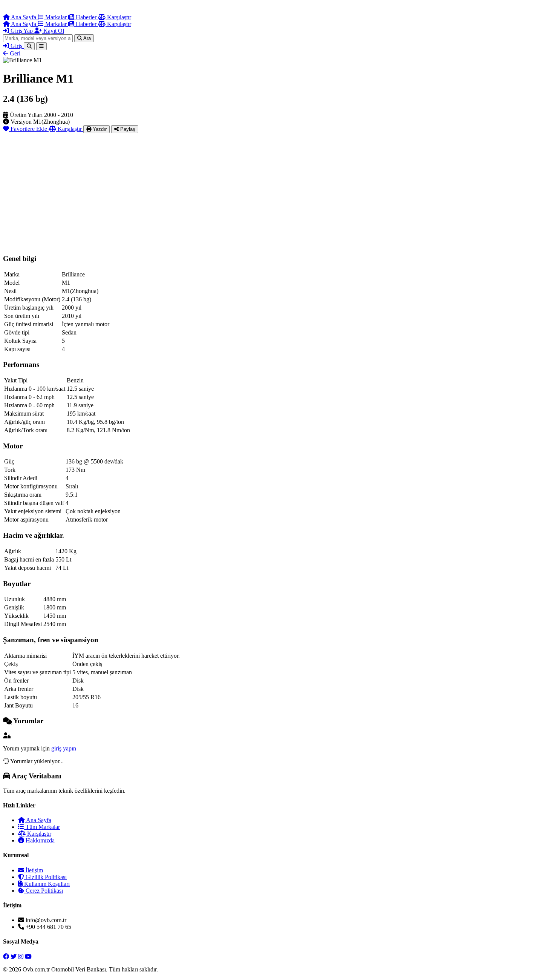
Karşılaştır (118, 17)
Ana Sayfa (24, 17)
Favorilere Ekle (29, 129)
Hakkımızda (39, 840)
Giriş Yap (21, 31)
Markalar (56, 17)
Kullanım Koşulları (46, 884)
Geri (14, 53)
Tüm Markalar (42, 827)
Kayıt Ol (53, 31)
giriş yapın (63, 748)
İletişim (33, 870)
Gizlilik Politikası (45, 877)
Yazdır (99, 129)
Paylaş (127, 129)
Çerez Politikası (43, 890)
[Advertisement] (277, 189)
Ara (86, 38)
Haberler (86, 17)
